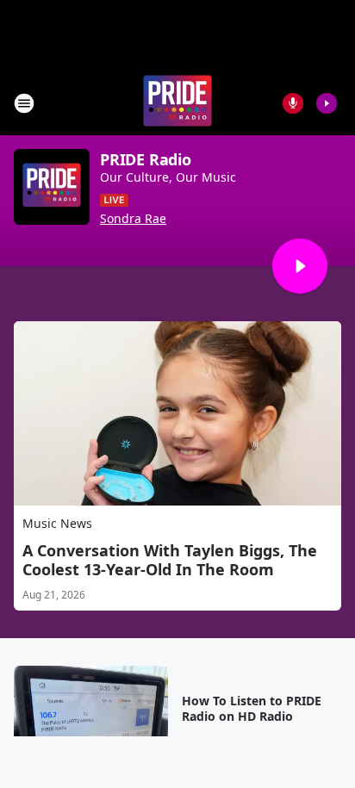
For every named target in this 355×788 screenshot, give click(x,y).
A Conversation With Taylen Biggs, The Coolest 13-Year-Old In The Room (169, 560)
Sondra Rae (133, 218)
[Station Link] (177, 103)
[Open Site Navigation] (24, 103)
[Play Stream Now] (326, 103)
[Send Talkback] (293, 103)
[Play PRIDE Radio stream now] (51, 187)
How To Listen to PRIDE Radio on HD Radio (251, 708)
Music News (57, 523)
